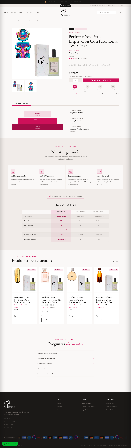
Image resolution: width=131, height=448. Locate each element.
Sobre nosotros (110, 403)
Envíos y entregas (86, 403)
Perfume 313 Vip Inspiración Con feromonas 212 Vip (22, 300)
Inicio (6, 12)
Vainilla (17, 21)
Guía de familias (110, 410)
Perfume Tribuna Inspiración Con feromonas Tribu (104, 300)
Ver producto (24, 290)
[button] (10, 444)
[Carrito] (125, 12)
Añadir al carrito (101, 80)
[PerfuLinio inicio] (10, 404)
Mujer (29, 12)
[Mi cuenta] (120, 12)
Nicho (13, 12)
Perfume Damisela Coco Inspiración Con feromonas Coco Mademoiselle (51, 301)
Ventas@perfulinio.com (97, 6)
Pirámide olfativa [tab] (21, 103)
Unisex (37, 12)
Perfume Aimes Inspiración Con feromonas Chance (77, 300)
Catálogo (66, 5)
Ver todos (115, 261)
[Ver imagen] (18, 86)
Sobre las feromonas (111, 407)
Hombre (22, 12)
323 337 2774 (123, 6)
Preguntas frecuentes (87, 410)
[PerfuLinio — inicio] (65, 12)
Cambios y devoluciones (88, 407)
